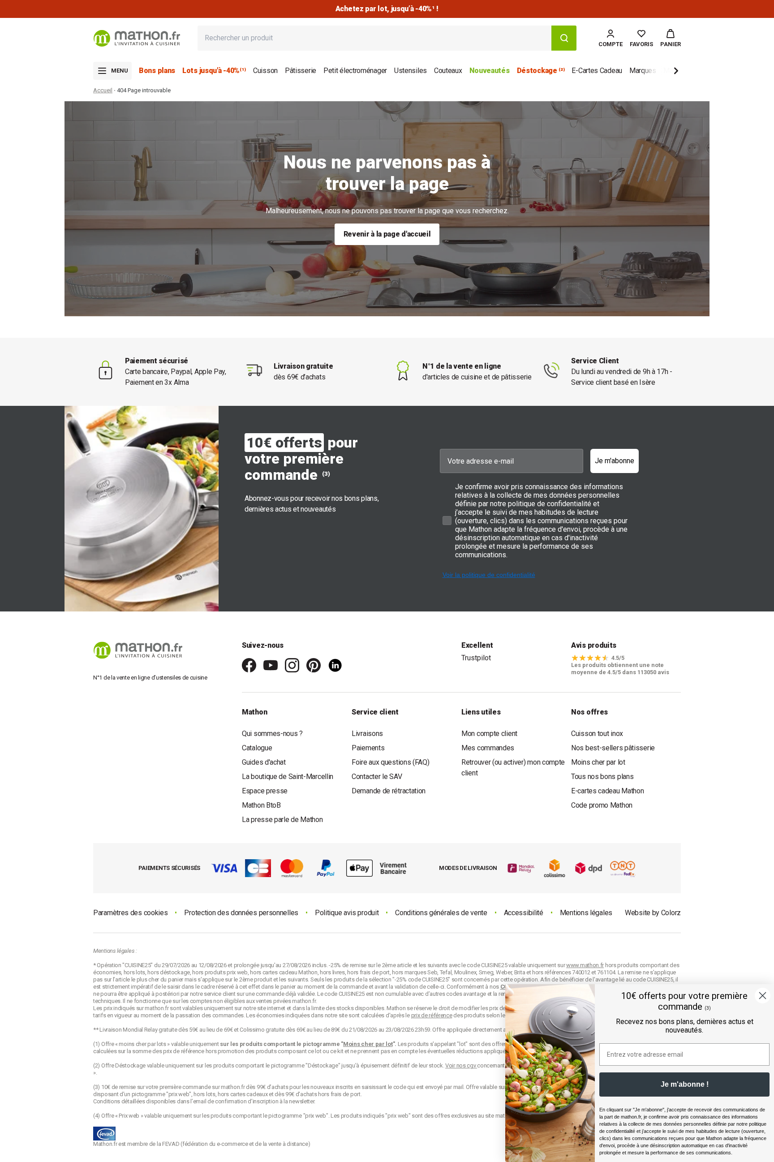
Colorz (671, 912)
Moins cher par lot (598, 762)
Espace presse (265, 791)
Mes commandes (487, 748)
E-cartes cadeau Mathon (607, 791)
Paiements (368, 748)
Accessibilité (523, 912)
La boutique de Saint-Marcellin (287, 776)
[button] (670, 38)
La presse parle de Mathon (282, 819)
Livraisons (367, 733)
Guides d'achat (264, 762)
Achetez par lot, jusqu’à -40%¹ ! (387, 8)
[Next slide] (661, 72)
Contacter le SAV (377, 776)
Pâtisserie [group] (300, 70)
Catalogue (257, 748)
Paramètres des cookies (130, 912)
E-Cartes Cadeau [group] (597, 70)
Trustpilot (476, 658)
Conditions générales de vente (441, 912)
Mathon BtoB (261, 805)
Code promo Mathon (601, 805)
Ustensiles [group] (410, 70)
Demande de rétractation (389, 791)
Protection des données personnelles (241, 912)
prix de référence (184, 1051)
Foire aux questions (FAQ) (391, 762)
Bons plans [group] (157, 70)
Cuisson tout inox (597, 733)
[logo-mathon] (137, 38)
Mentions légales (586, 912)
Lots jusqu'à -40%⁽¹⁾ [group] (214, 70)
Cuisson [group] (265, 70)
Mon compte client (489, 733)
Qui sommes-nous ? (272, 733)
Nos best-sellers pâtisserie (613, 748)
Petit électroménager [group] (355, 70)
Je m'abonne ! (685, 1084)
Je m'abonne (614, 460)
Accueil (102, 90)
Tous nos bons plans (602, 776)
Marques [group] (642, 70)
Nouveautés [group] (489, 70)
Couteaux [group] (448, 70)
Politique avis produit (346, 912)
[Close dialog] (762, 995)
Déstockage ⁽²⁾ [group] (541, 70)
